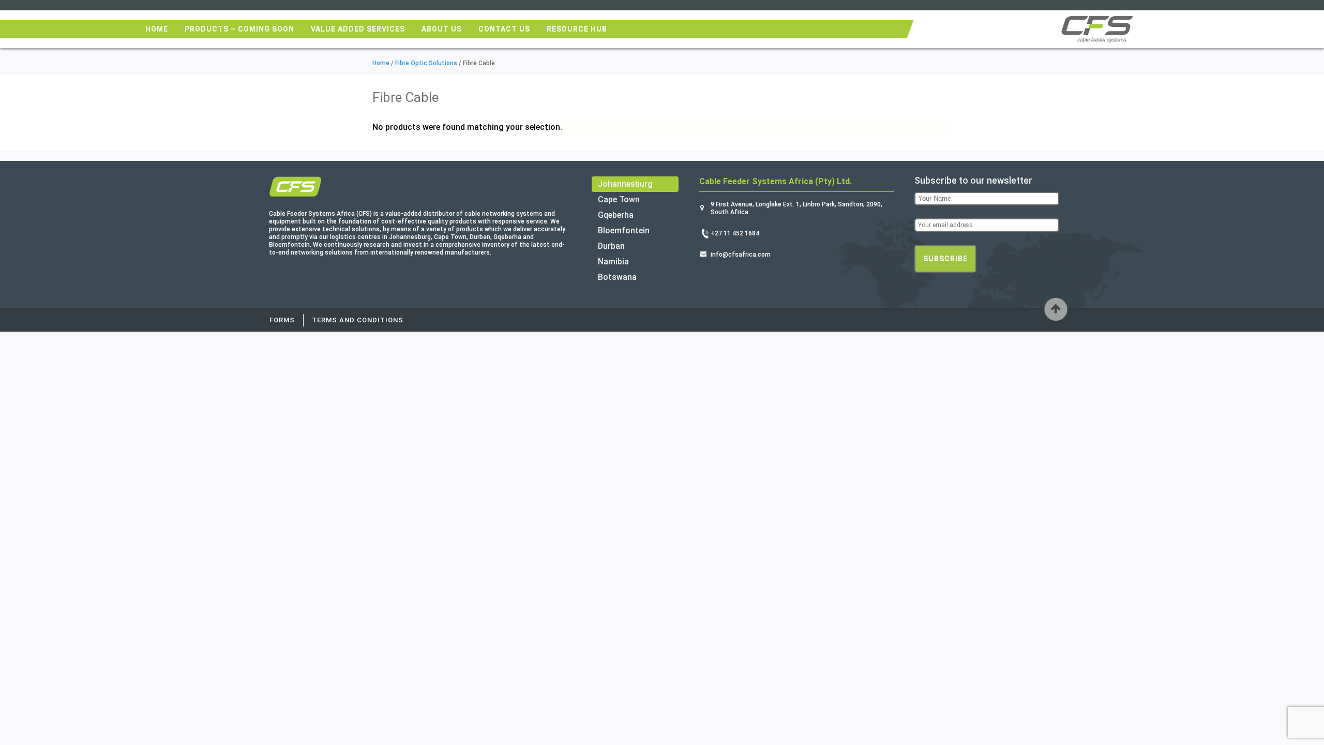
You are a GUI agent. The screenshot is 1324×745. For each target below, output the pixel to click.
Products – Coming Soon (239, 29)
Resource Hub (577, 29)
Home (156, 29)
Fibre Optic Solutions (426, 63)
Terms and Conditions (357, 320)
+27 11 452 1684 (735, 233)
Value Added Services (358, 29)
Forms (282, 320)
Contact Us (504, 29)
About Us (442, 29)
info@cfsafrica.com (741, 254)
